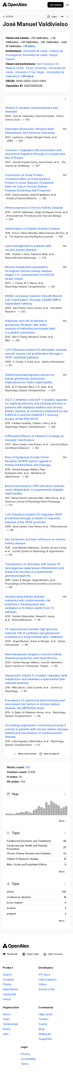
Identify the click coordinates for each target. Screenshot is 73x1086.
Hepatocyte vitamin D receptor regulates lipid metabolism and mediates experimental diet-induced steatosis (36, 679)
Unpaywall (9, 994)
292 (28, 767)
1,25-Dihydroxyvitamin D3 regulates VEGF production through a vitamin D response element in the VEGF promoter (33, 518)
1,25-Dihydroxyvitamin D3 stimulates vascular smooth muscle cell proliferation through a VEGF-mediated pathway (36, 353)
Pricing (7, 984)
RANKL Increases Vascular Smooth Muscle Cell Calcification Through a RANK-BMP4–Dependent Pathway (33, 299)
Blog (41, 1029)
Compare (8, 979)
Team (6, 1019)
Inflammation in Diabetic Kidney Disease (32, 228)
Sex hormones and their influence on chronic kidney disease (35, 541)
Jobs (6, 1034)
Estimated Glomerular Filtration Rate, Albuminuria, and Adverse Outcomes (30, 130)
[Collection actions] (67, 16)
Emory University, (37, 68)
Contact (43, 1019)
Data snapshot (48, 979)
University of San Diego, (30, 72)
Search (7, 974)
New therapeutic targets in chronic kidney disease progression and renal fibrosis (33, 656)
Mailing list (45, 1034)
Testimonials (10, 1024)
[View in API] (62, 16)
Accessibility (28, 1059)
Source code (46, 989)
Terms (24, 1064)
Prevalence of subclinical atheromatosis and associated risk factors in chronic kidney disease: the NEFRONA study (35, 704)
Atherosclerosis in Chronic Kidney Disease (34, 207)
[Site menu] (67, 5)
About (6, 1014)
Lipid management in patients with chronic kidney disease (28, 247)
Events (43, 1024)
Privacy (25, 1054)
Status (43, 984)
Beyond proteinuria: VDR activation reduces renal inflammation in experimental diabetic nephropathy (34, 489)
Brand (6, 1029)
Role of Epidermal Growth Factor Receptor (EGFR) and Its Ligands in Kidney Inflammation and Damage (28, 461)
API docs (44, 974)
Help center (46, 1014)
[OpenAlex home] (15, 5)
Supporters (45, 1039)
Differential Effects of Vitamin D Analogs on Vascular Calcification (34, 438)
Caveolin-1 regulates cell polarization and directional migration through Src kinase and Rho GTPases (35, 153)
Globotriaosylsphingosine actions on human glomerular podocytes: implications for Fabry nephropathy (29, 378)
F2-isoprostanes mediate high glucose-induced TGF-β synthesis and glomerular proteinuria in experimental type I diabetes (34, 633)
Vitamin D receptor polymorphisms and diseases (31, 109)
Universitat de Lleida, (36, 51)
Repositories (10, 989)
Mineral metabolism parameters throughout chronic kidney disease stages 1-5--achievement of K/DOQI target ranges (29, 272)
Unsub (7, 999)
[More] (65, 99)
